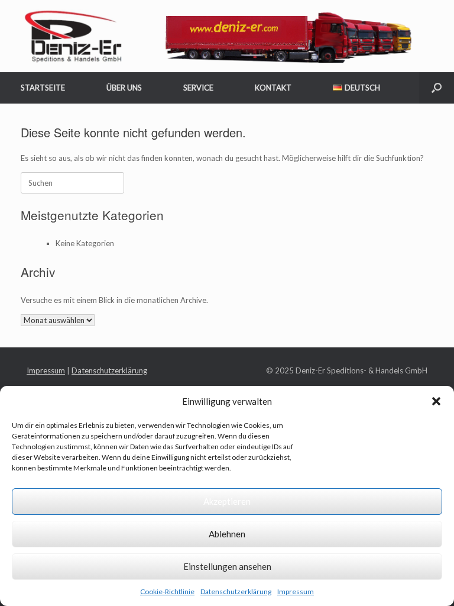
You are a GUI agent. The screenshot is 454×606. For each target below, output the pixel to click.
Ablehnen (227, 533)
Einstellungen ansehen (227, 566)
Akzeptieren (227, 501)
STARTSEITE (43, 87)
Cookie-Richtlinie (167, 591)
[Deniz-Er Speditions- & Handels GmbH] (220, 36)
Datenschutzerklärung (235, 591)
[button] (436, 401)
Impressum (295, 591)
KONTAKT (273, 87)
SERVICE (198, 87)
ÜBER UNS (124, 87)
